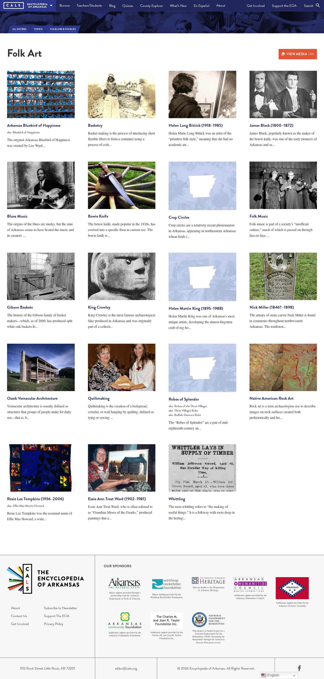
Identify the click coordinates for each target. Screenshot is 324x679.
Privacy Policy (53, 624)
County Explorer (151, 5)
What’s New (178, 5)
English (272, 675)
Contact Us (19, 616)
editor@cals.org (126, 668)
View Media (300, 54)
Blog (112, 5)
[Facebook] (299, 668)
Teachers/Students (89, 5)
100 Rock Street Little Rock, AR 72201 (47, 668)
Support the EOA (284, 5)
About (220, 5)
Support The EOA (56, 616)
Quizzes (127, 5)
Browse (65, 5)
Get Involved (256, 5)
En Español (201, 5)
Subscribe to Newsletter (60, 608)
